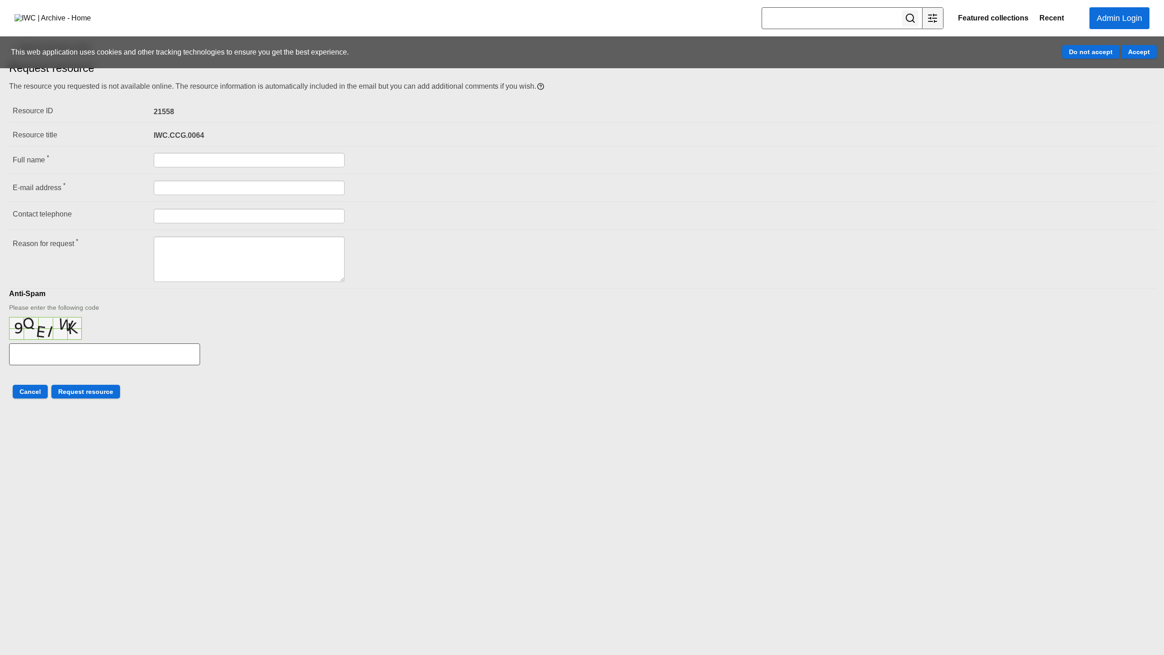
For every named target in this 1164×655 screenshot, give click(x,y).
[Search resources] (910, 18)
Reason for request (45, 242)
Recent (1051, 18)
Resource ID (33, 111)
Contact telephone (42, 214)
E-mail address (39, 186)
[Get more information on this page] (540, 86)
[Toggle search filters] (932, 18)
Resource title (35, 135)
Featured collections (993, 18)
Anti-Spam (27, 293)
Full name (31, 159)
